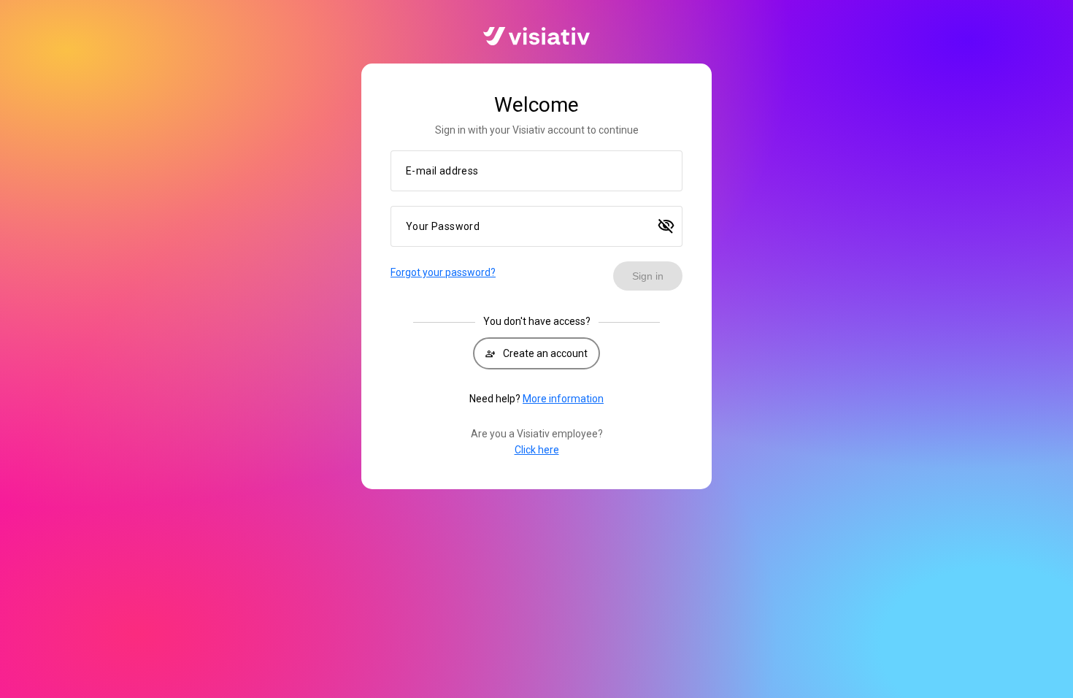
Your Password (443, 226)
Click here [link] (537, 450)
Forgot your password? (443, 272)
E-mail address (442, 171)
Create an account (536, 353)
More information (563, 398)
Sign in (648, 276)
